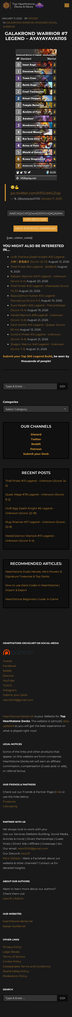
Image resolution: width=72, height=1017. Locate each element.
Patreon (36, 449)
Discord (36, 434)
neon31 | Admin (13, 898)
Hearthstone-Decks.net (18, 716)
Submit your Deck (36, 454)
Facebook (9, 666)
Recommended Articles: (36, 563)
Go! (62, 386)
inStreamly (10, 806)
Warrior (9, 26)
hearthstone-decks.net (18, 921)
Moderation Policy (15, 976)
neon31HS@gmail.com (18, 700)
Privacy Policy (12, 947)
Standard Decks (45, 22)
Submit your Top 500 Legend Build (27, 356)
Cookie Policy (12, 961)
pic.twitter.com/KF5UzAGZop (35, 193)
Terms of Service (14, 956)
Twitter (36, 439)
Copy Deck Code (35, 219)
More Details (11, 858)
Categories (10, 402)
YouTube (8, 680)
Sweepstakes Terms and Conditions (26, 966)
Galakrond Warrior (20, 22)
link (57, 792)
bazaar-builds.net (14, 926)
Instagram (10, 690)
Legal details (11, 952)
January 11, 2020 (51, 198)
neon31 (33, 18)
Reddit (36, 444)
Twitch (7, 685)
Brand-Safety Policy (16, 971)
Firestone (9, 801)
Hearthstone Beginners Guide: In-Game (31, 599)
